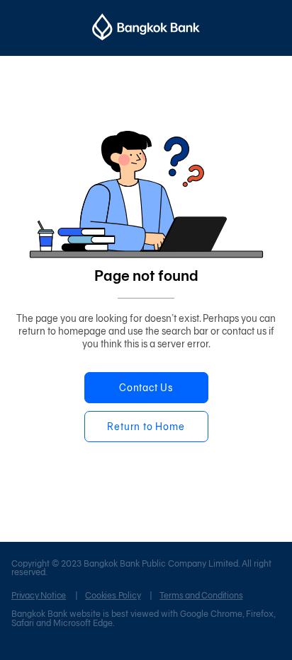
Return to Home (145, 427)
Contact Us (146, 388)
